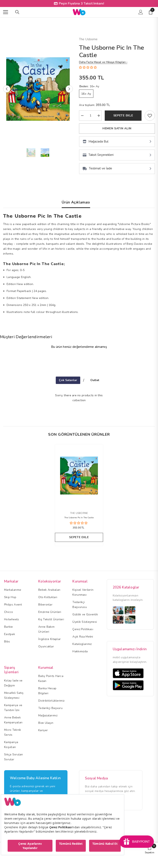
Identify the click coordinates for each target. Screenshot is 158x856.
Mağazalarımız (47, 715)
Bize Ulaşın (45, 723)
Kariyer (43, 730)
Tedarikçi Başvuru (50, 708)
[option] (38, 89)
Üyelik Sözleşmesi (84, 622)
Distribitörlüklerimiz (51, 701)
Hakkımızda (80, 651)
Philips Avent (13, 605)
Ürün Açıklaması (76, 202)
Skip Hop (10, 597)
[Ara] (17, 12)
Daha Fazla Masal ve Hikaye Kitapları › (103, 62)
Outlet (94, 380)
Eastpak (9, 634)
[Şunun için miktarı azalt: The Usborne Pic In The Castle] (82, 115)
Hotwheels (11, 619)
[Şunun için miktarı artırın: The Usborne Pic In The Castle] (98, 115)
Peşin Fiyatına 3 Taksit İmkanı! (81, 3)
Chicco (8, 612)
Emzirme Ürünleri (49, 612)
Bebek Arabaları (49, 590)
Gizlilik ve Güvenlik (85, 614)
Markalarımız (12, 590)
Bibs (7, 641)
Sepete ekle (123, 115)
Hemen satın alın (116, 128)
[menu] (5, 12)
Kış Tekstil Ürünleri (51, 619)
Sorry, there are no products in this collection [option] (79, 397)
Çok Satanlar (68, 380)
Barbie (8, 627)
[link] (150, 115)
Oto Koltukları (47, 597)
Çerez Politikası (82, 629)
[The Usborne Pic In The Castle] (79, 475)
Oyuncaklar (46, 646)
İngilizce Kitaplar (49, 639)
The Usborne (88, 39)
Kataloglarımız (82, 644)
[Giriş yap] (140, 12)
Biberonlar (45, 605)
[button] (6, 89)
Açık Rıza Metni (82, 637)
